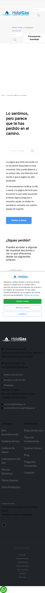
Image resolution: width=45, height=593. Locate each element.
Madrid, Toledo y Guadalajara (22, 27)
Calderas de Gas (10, 441)
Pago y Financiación (22, 570)
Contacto (29, 473)
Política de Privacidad (22, 558)
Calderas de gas (16, 270)
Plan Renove (22, 573)
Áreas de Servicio (34, 431)
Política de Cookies (31, 295)
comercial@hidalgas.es (15, 404)
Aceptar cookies (22, 301)
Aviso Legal (23, 555)
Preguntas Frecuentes (30, 464)
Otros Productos (11, 487)
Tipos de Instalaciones (31, 439)
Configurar (22, 314)
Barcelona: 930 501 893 (15, 380)
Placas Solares (10, 480)
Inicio (3, 95)
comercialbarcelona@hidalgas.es (19, 408)
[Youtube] (4, 524)
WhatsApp (9, 385)
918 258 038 (16, 31)
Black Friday (22, 577)
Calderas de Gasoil (8, 450)
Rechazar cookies (22, 308)
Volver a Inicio (18, 220)
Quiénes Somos (33, 448)
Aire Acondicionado (10, 432)
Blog (26, 455)
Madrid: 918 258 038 (13, 374)
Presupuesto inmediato (34, 37)
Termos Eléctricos (7, 471)
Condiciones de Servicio (22, 566)
